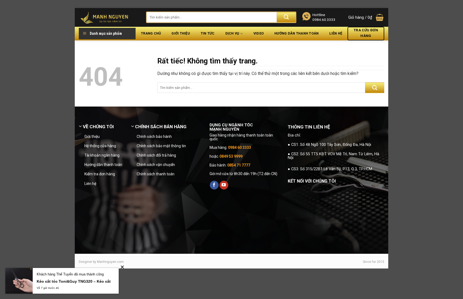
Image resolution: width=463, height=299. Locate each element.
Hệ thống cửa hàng (100, 146)
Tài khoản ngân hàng (102, 155)
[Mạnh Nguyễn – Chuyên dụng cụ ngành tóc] (108, 17)
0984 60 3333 (239, 147)
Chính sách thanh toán (155, 174)
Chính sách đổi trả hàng (156, 155)
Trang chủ (151, 33)
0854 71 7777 (238, 165)
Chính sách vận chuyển (156, 164)
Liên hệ (335, 33)
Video (258, 33)
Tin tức (208, 33)
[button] (366, 17)
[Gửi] (286, 17)
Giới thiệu (180, 33)
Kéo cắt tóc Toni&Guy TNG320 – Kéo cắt (74, 281)
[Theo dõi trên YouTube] (223, 185)
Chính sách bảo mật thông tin (161, 146)
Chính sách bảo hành (154, 136)
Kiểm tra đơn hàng (99, 174)
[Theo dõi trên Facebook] (214, 185)
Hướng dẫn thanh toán (296, 33)
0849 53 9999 (230, 156)
